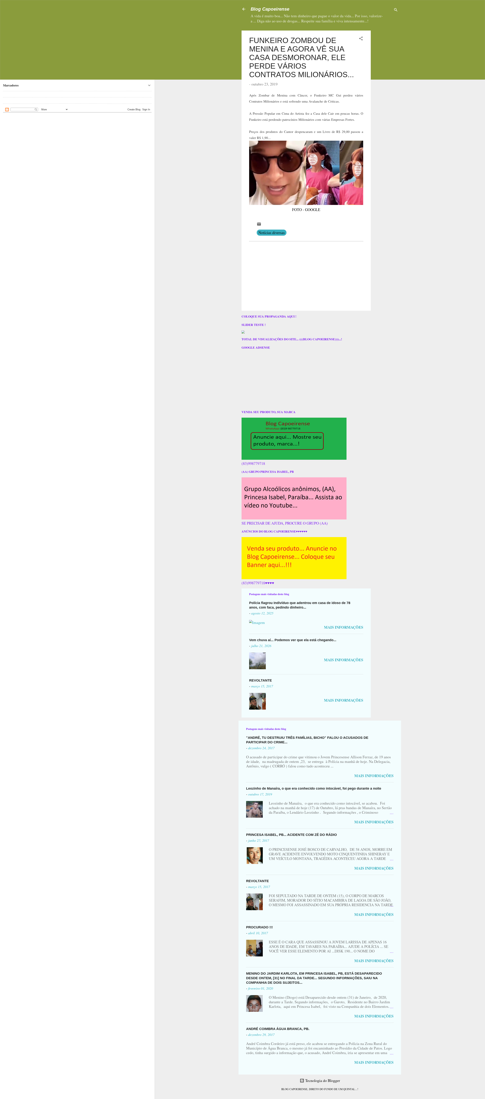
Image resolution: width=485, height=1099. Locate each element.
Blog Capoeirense (270, 9)
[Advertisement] (397, 54)
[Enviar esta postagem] (259, 224)
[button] (361, 39)
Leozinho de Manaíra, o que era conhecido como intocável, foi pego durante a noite (313, 788)
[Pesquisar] (395, 10)
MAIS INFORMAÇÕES (343, 627)
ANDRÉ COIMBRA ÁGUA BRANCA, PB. (277, 1029)
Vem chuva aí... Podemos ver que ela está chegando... (292, 640)
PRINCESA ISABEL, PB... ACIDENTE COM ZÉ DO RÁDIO (291, 835)
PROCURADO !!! (259, 927)
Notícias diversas (271, 232)
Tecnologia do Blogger (322, 1080)
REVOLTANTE (260, 680)
